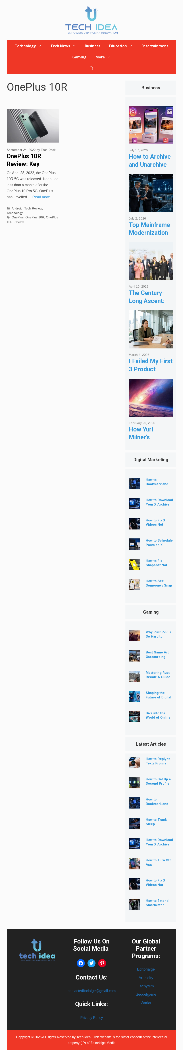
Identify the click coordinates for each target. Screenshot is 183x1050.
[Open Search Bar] (91, 68)
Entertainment (154, 45)
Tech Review (33, 208)
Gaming (79, 57)
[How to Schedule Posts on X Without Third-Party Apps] (134, 546)
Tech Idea (84, 1037)
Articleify (146, 978)
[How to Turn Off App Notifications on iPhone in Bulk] (134, 866)
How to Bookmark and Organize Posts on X (158, 486)
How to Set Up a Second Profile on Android (158, 783)
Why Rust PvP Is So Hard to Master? (158, 636)
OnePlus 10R (34, 217)
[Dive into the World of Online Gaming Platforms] (134, 719)
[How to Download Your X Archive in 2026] (134, 506)
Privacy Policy (91, 1018)
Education (118, 45)
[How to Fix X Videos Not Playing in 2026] (134, 526)
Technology (25, 45)
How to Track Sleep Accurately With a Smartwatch (158, 826)
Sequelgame (146, 994)
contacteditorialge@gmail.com (92, 991)
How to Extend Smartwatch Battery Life (157, 905)
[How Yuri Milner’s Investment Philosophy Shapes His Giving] (151, 413)
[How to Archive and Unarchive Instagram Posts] (151, 140)
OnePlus (18, 217)
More (100, 57)
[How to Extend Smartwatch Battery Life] (134, 906)
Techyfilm (146, 986)
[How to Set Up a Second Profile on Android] (134, 785)
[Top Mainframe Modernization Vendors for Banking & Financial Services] (151, 209)
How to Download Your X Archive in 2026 (159, 504)
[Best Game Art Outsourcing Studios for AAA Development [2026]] (134, 658)
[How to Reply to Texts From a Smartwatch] (134, 764)
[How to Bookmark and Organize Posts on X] (134, 485)
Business (92, 45)
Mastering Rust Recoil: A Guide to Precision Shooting (158, 679)
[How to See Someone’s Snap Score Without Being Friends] (134, 587)
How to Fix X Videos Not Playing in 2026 (158, 524)
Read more (41, 197)
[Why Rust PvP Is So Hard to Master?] (134, 638)
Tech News (60, 45)
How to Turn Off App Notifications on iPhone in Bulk (158, 866)
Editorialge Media (102, 1043)
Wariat (146, 1003)
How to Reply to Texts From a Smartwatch (158, 763)
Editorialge (146, 969)
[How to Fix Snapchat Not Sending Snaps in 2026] (134, 566)
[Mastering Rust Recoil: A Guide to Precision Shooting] (134, 678)
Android (17, 208)
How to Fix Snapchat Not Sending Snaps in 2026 (158, 567)
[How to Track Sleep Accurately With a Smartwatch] (134, 825)
